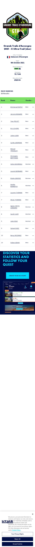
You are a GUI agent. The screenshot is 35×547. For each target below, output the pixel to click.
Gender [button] (29, 100)
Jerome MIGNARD (16, 114)
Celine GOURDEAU (16, 164)
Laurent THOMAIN (16, 192)
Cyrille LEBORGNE (16, 142)
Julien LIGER (14, 135)
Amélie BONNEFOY (14, 185)
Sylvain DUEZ (14, 228)
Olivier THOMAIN (15, 200)
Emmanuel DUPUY (16, 107)
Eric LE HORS (14, 128)
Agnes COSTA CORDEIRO (15, 207)
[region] (17, 529)
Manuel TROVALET (14, 150)
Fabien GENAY (15, 242)
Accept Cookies (17, 544)
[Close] (33, 514)
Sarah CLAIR (14, 214)
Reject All (17, 539)
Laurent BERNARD (16, 171)
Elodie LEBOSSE (15, 178)
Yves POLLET (14, 121)
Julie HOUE (14, 221)
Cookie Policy (16, 530)
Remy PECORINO (15, 235)
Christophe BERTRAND (14, 157)
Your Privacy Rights (17, 534)
